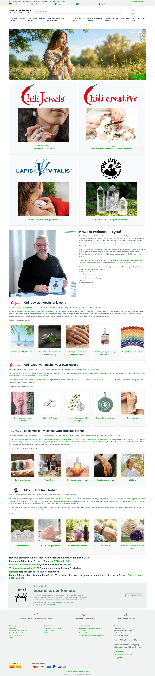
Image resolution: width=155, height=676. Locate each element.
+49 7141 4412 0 (139, 1)
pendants (30, 311)
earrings (74, 373)
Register (13, 571)
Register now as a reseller (53, 628)
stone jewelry (97, 499)
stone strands (14, 376)
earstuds (23, 311)
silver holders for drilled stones (88, 373)
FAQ (143, 18)
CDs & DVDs (78, 439)
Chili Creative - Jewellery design (36, 19)
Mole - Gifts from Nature (78, 19)
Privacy (67, 671)
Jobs (11, 637)
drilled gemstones (133, 373)
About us (128, 19)
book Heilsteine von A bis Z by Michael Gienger (56, 439)
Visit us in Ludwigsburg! (22, 568)
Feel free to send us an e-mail (24, 564)
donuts (142, 373)
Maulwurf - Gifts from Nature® (89, 263)
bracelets (38, 311)
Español (103, 4)
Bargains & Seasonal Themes (94, 19)
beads (22, 376)
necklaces (48, 311)
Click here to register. (50, 604)
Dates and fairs (135, 19)
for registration (135, 595)
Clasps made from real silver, (37, 380)
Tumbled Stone (64, 499)
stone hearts (125, 499)
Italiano (80, 4)
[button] (18, 23)
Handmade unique (15, 307)
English (36, 4)
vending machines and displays (62, 501)
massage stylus (45, 442)
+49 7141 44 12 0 (60, 561)
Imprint (88, 671)
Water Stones (135, 442)
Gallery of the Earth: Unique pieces (114, 19)
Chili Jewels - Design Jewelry (17, 19)
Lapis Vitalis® (134, 260)
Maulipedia (82, 630)
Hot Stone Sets (80, 442)
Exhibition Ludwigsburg (17, 633)
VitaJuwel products (99, 442)
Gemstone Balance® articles (117, 442)
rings (18, 311)
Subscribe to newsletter (87, 633)
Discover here (138, 77)
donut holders (107, 373)
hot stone (42, 435)
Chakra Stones (66, 442)
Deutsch (14, 4)
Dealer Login (48, 630)
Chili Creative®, (124, 260)
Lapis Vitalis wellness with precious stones (56, 19)
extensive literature (24, 439)
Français (59, 4)
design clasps (103, 380)
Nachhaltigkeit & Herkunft (18, 630)
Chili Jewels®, (114, 260)
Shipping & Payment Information (90, 628)
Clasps (120, 380)
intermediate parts (34, 376)
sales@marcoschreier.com (88, 274)
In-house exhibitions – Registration (91, 635)
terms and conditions (77, 671)
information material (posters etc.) (97, 439)
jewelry (28, 307)
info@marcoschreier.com (125, 654)
